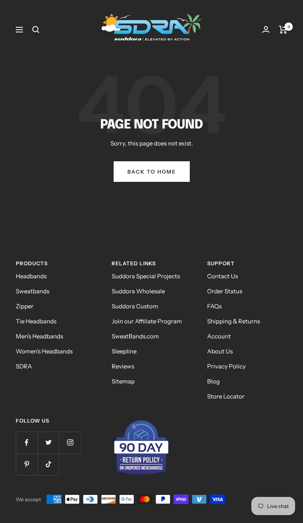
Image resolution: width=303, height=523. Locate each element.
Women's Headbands (44, 351)
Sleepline (124, 351)
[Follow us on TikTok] (48, 464)
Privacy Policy (226, 366)
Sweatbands (32, 291)
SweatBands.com (135, 336)
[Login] (265, 29)
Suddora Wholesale (138, 291)
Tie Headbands (36, 321)
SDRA (24, 366)
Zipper (25, 306)
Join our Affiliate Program (147, 321)
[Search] (35, 29)
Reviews (123, 366)
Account (219, 336)
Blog (213, 381)
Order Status (224, 291)
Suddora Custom (135, 306)
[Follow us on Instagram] (70, 442)
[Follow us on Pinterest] (26, 464)
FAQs (214, 306)
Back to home (151, 171)
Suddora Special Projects (146, 276)
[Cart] (283, 30)
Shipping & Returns (233, 321)
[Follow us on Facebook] (26, 442)
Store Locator (226, 396)
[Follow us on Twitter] (48, 442)
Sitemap (123, 381)
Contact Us (222, 276)
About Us (220, 351)
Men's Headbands (39, 336)
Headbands (31, 276)
